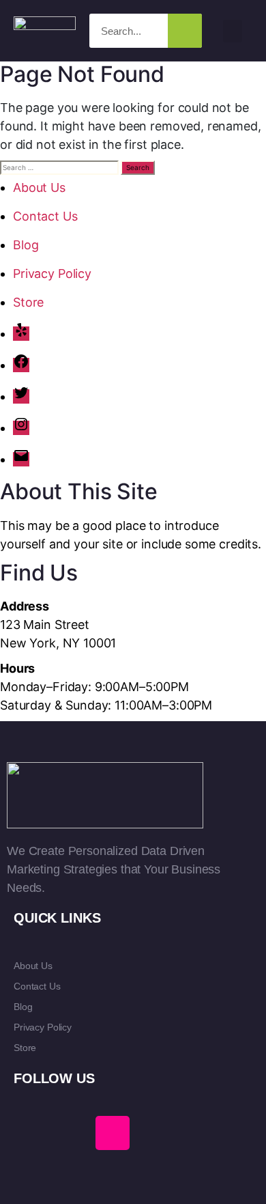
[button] (232, 31)
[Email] (21, 459)
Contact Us (45, 216)
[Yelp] (21, 333)
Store (28, 302)
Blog (25, 245)
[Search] (185, 31)
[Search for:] (59, 167)
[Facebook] (21, 365)
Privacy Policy (52, 273)
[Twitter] (21, 396)
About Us (39, 187)
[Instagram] (21, 428)
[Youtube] (72, 1133)
